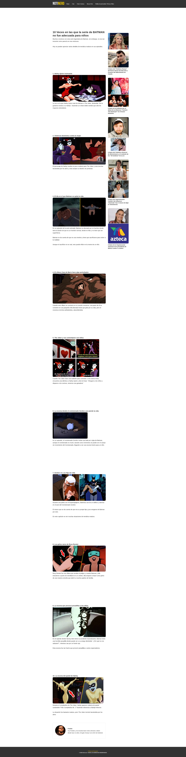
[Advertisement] (93, 18)
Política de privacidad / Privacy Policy (104, 4)
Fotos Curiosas (80, 4)
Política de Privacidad (93, 751)
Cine (73, 4)
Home (67, 4)
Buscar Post (90, 4)
